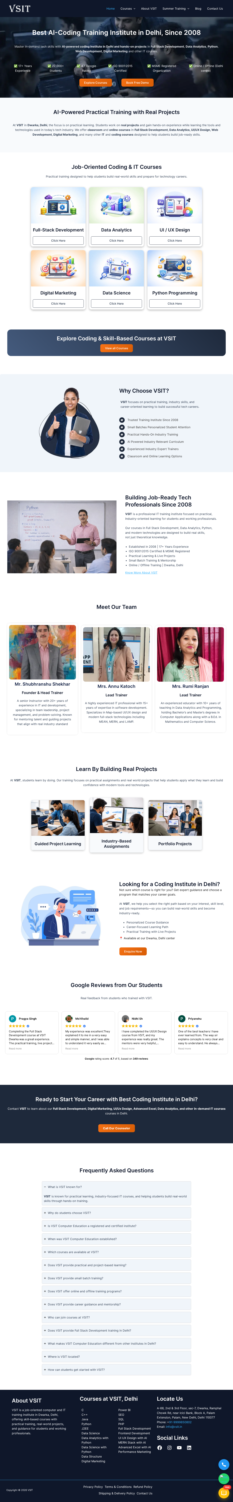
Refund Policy (142, 1487)
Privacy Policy (93, 1487)
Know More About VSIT (141, 572)
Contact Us (215, 8)
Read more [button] (15, 1048)
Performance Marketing (134, 1452)
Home (110, 8)
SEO (121, 1414)
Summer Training (174, 8)
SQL (121, 1419)
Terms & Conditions (118, 1487)
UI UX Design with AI (132, 1438)
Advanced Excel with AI (134, 1447)
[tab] (116, 1193)
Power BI (124, 1410)
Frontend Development (134, 1433)
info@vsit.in (174, 1426)
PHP (121, 1424)
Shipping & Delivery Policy (117, 1493)
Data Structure (92, 1456)
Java (85, 1419)
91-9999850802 (180, 1422)
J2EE (85, 1428)
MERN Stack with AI (132, 1442)
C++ (85, 1414)
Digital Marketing (93, 1461)
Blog (198, 8)
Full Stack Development (134, 1428)
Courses (126, 8)
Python (86, 1424)
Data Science (91, 1433)
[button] (133, 8)
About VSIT (149, 8)
